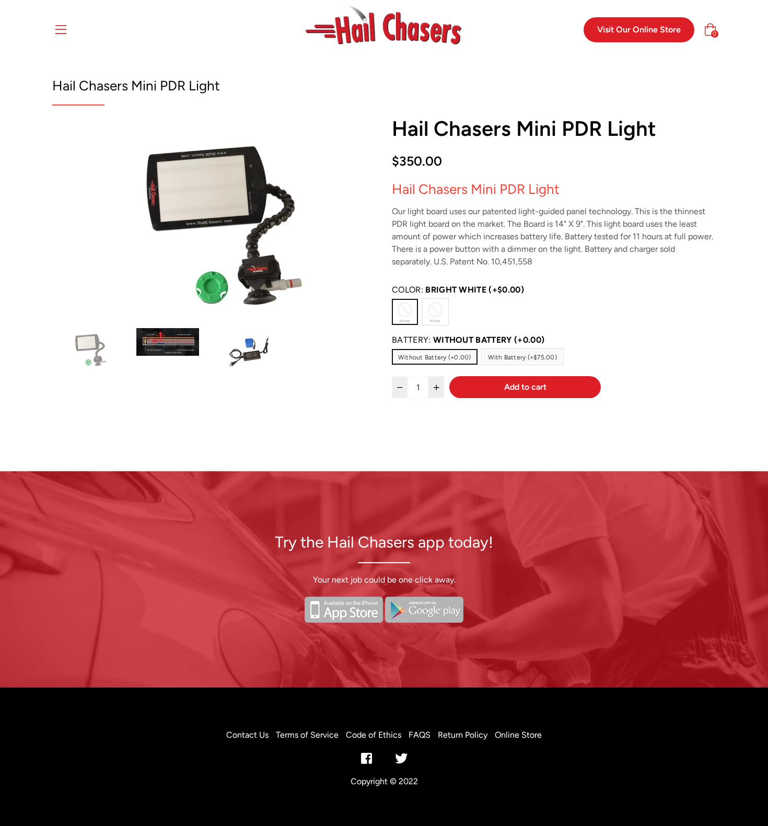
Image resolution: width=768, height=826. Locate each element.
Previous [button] (70, 220)
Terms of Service (307, 735)
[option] (214, 220)
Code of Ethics (373, 735)
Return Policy (462, 735)
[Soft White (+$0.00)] (435, 312)
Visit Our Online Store (639, 29)
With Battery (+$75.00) (522, 357)
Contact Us (247, 735)
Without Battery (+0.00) (434, 357)
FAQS (419, 735)
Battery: (468, 340)
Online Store (518, 735)
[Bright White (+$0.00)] (405, 312)
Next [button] (358, 220)
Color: (458, 290)
